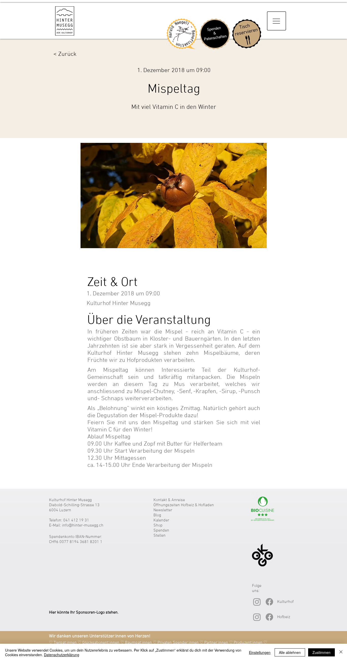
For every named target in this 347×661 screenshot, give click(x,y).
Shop (158, 525)
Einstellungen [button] (260, 652)
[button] (276, 20)
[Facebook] (269, 602)
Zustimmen (321, 652)
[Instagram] (257, 602)
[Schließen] (341, 652)
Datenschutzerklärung (61, 654)
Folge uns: (256, 588)
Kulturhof (285, 601)
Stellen (159, 535)
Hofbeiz (283, 617)
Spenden (161, 530)
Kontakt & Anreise (169, 500)
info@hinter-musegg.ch (82, 525)
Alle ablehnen (290, 652)
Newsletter (162, 510)
